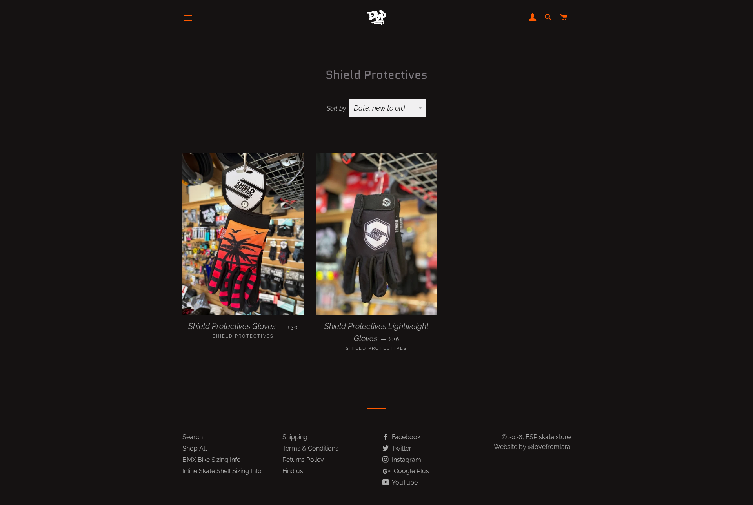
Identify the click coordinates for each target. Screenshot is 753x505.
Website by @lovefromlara (532, 447)
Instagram (405, 459)
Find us (292, 471)
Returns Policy (303, 459)
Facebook (405, 437)
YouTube (404, 482)
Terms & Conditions (310, 448)
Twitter (400, 448)
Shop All (194, 448)
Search (192, 437)
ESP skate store (548, 437)
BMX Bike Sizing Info (211, 459)
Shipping (294, 437)
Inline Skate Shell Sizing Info (222, 471)
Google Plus (410, 471)
